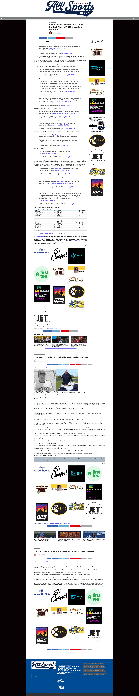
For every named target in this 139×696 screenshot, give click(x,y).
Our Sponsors (60, 682)
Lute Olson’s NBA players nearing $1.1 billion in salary (68, 664)
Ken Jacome (55, 523)
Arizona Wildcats (43, 328)
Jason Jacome (50, 523)
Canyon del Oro (92, 667)
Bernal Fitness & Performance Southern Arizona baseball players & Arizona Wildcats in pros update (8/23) (60, 345)
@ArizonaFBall (59, 169)
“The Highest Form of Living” (78, 240)
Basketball (60, 674)
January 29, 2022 (67, 53)
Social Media (59, 678)
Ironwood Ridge (102, 666)
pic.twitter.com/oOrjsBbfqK (48, 153)
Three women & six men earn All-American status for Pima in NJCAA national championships (94, 540)
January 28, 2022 (68, 75)
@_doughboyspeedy (59, 135)
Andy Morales (61, 686)
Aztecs (41, 523)
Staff (59, 685)
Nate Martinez (41, 360)
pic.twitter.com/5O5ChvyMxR (63, 183)
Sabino (93, 666)
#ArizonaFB (55, 113)
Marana (93, 673)
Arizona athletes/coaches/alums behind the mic (67, 667)
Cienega (96, 666)
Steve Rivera (61, 688)
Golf (90, 673)
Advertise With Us (60, 681)
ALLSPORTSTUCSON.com (39, 236)
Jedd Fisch (60, 328)
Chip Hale (97, 673)
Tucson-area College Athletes (63, 669)
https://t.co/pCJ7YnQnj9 (47, 200)
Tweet (47, 367)
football (97, 667)
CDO (88, 670)
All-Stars (85, 674)
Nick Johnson (102, 670)
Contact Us (59, 689)
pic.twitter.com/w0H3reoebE (63, 102)
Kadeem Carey (96, 674)
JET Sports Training (103, 673)
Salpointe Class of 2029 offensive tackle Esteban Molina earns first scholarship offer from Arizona (78, 345)
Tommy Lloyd (103, 667)
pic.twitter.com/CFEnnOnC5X (64, 170)
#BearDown (61, 48)
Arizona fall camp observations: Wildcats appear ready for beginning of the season (41, 345)
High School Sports (60, 677)
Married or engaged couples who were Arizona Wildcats (68, 666)
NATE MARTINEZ (43, 455)
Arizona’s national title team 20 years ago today (67, 665)
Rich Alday (72, 523)
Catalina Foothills (87, 671)
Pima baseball (61, 523)
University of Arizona (61, 673)
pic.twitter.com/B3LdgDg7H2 (59, 125)
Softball (89, 666)
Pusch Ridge (92, 670)
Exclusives (59, 661)
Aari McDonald (102, 671)
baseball (85, 666)
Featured (55, 328)
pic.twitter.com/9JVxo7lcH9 (68, 113)
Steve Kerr (102, 674)
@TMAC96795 (49, 183)
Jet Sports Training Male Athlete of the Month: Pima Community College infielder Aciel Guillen (43, 540)
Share (35, 41)
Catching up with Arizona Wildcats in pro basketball (67, 668)
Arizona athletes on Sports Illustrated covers (66, 672)
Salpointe (102, 663)
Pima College (67, 523)
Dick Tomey (97, 671)
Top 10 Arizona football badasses (64, 663)
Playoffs (97, 670)
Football (59, 675)
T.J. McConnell (90, 674)
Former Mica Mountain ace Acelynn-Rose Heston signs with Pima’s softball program (69, 540)
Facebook (60, 679)
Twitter (59, 680)
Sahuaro (85, 670)
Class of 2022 (50, 328)
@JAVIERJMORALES (49, 234)
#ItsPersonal (53, 48)
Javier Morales (56, 32)
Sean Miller (97, 663)
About (58, 683)
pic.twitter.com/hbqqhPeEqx (48, 50)
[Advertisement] (97, 215)
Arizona (92, 671)
